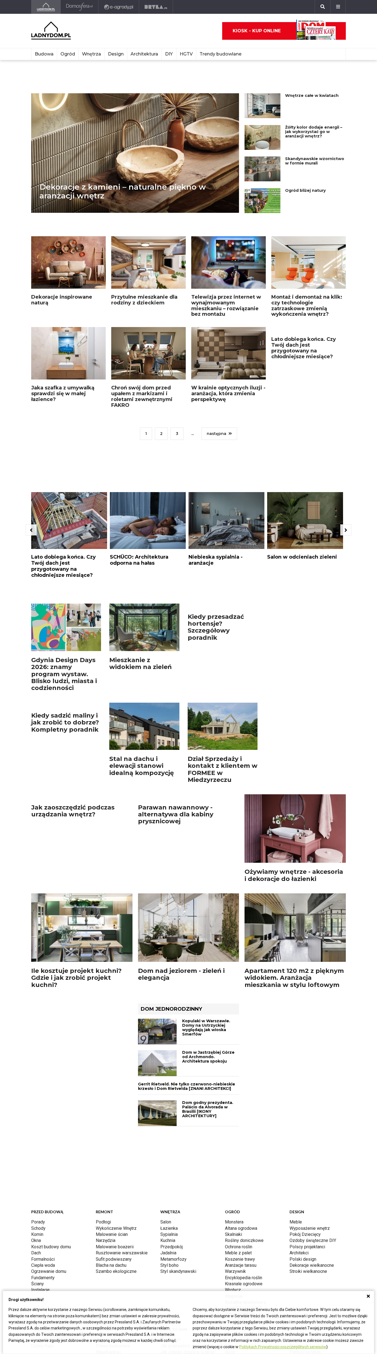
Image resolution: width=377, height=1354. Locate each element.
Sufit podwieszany (114, 1259)
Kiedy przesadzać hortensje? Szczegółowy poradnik (216, 664)
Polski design (303, 1259)
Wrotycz (233, 1290)
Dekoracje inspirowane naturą (61, 300)
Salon (165, 1222)
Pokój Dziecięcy (305, 1234)
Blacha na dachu (111, 1265)
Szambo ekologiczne (116, 1271)
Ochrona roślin (238, 1246)
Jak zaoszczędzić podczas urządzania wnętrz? (73, 868)
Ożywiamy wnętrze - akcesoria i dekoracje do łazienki (294, 868)
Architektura (144, 54)
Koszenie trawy (240, 1259)
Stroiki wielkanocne (308, 1271)
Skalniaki (233, 1234)
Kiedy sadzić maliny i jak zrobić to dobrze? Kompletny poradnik (65, 759)
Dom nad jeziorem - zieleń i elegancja (181, 974)
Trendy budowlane (220, 54)
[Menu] (338, 7)
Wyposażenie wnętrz (310, 1228)
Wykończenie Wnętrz (116, 1228)
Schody (38, 1228)
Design (116, 54)
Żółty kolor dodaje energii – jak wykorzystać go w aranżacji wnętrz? (313, 132)
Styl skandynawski (178, 1271)
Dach (36, 1253)
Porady (38, 1222)
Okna (36, 1240)
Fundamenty (43, 1277)
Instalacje (40, 1290)
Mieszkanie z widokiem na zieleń (140, 657)
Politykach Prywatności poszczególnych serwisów (282, 1347)
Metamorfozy (173, 1259)
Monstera (234, 1222)
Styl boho (169, 1265)
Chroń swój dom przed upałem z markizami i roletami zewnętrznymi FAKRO (141, 396)
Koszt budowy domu (51, 1246)
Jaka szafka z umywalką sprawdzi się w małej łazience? (62, 393)
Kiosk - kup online (257, 30)
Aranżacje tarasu (240, 1265)
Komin (37, 1234)
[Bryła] (156, 7)
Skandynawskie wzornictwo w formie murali (314, 161)
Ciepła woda (43, 1265)
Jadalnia (168, 1253)
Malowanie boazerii (115, 1246)
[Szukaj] (322, 7)
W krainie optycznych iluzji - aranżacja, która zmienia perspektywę (228, 393)
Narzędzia (105, 1240)
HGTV (186, 54)
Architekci (299, 1253)
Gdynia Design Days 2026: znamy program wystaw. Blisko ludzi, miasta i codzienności (64, 667)
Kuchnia (167, 1240)
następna (216, 433)
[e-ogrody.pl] (119, 7)
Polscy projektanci (307, 1246)
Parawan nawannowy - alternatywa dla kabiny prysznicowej (175, 872)
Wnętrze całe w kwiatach (312, 95)
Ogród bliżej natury (305, 190)
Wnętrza (91, 54)
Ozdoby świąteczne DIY (313, 1240)
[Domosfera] (80, 7)
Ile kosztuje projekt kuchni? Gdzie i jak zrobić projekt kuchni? (76, 978)
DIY (169, 54)
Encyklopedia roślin (243, 1277)
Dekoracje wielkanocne (312, 1265)
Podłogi (103, 1222)
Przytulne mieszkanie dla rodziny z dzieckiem (144, 300)
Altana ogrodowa (241, 1228)
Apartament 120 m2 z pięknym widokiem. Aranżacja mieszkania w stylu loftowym (294, 978)
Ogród (67, 54)
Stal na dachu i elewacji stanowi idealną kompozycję (141, 759)
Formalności (43, 1259)
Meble (296, 1222)
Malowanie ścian (112, 1234)
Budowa (44, 54)
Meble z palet (238, 1253)
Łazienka (169, 1228)
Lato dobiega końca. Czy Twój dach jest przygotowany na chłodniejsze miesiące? (303, 396)
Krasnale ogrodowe (243, 1284)
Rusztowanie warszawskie (122, 1253)
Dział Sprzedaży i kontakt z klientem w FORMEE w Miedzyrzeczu (222, 762)
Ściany (37, 1284)
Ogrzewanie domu (48, 1271)
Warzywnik (235, 1271)
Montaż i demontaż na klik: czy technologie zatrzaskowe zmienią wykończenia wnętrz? (306, 305)
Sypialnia (169, 1234)
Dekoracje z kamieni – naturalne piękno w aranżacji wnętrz (122, 191)
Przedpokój (171, 1246)
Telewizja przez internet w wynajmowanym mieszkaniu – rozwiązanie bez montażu (226, 305)
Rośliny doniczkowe (244, 1240)
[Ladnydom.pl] (46, 7)
